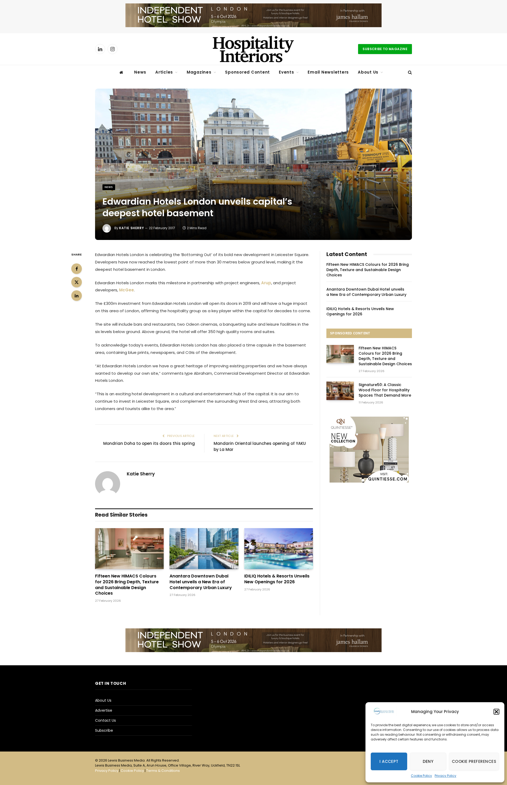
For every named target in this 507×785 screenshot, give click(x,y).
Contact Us (105, 720)
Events (286, 72)
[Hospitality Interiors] (253, 49)
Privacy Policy (445, 775)
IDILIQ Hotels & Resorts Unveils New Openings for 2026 (276, 579)
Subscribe (104, 730)
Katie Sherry (131, 228)
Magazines (199, 72)
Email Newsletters (328, 72)
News (140, 72)
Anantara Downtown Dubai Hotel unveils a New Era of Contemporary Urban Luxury (201, 581)
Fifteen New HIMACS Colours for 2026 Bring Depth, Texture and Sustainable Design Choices (127, 584)
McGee (126, 290)
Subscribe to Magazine (385, 49)
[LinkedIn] (76, 295)
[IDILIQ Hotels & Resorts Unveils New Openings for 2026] (278, 548)
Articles (164, 72)
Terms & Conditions (163, 770)
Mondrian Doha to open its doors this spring (149, 443)
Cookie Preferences (474, 761)
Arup (266, 283)
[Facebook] (76, 268)
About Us (368, 72)
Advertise (103, 710)
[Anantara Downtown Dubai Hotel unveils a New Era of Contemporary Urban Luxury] (204, 548)
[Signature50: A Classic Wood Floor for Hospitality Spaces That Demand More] (340, 391)
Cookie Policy (421, 775)
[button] (496, 711)
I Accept (388, 761)
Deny (428, 761)
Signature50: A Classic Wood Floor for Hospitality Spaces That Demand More (385, 390)
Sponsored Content (247, 72)
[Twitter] (76, 282)
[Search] (409, 72)
